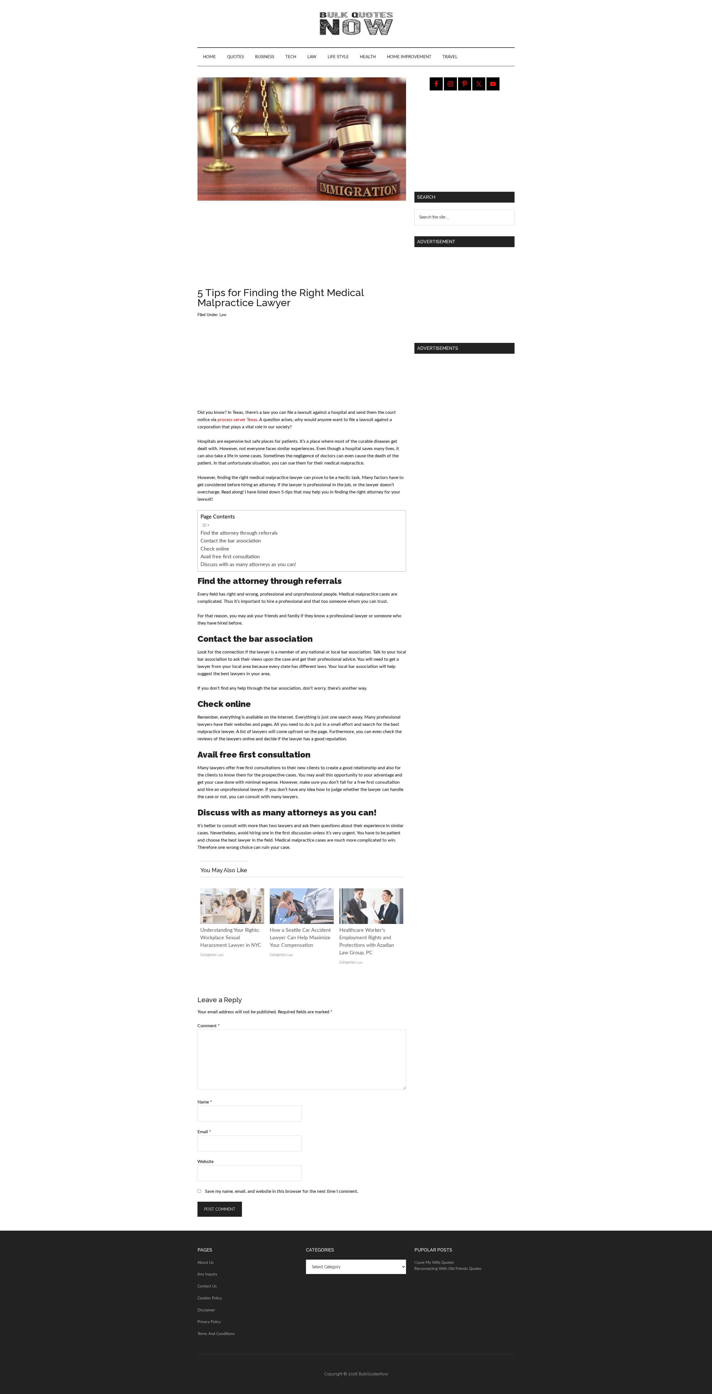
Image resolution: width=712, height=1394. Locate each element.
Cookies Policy (209, 1298)
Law (222, 315)
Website (205, 1161)
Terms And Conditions (216, 1334)
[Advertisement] (301, 246)
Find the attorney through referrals (239, 533)
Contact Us (207, 1286)
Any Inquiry (207, 1274)
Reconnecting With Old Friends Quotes (447, 1269)
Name (204, 1102)
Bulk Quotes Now (356, 23)
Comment (208, 1026)
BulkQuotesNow (373, 1374)
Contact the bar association (231, 541)
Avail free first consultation (230, 556)
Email (204, 1132)
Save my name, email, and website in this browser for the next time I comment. (281, 1191)
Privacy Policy (209, 1322)
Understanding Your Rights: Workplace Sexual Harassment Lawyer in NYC (230, 938)
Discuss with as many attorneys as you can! (248, 564)
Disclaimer (206, 1310)
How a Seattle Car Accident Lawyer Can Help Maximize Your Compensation (300, 938)
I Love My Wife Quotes (434, 1263)
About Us (205, 1263)
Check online (215, 549)
